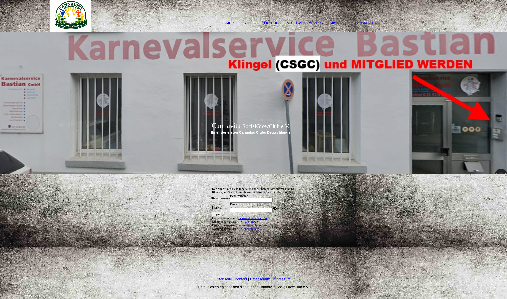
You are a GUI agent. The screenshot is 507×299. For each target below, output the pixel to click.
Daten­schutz (260, 279)
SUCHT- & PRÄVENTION (305, 23)
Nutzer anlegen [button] (249, 221)
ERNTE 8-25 (272, 23)
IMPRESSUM (338, 23)
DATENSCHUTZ (365, 23)
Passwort (217, 207)
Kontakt (241, 279)
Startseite (225, 279)
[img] (45, 16)
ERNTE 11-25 (249, 23)
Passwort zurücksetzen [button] (252, 218)
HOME (226, 23)
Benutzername (221, 198)
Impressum (281, 279)
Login (216, 214)
